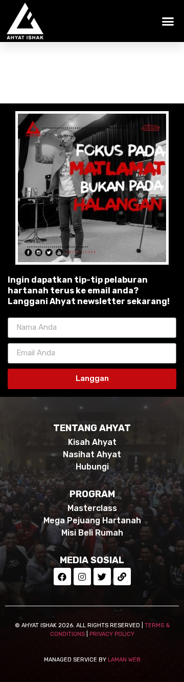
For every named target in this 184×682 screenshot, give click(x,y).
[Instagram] (82, 576)
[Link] (122, 576)
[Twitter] (102, 576)
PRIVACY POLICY (111, 634)
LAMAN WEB (124, 659)
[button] (168, 21)
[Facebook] (62, 576)
